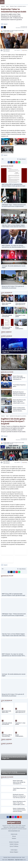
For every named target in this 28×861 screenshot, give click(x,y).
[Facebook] (8, 817)
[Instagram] (13, 817)
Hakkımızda (14, 834)
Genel (7, 6)
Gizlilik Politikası (14, 844)
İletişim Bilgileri (14, 852)
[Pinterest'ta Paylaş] (17, 162)
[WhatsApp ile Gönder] (19, 162)
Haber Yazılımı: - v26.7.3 (14, 859)
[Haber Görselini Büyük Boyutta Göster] (14, 41)
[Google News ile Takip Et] (24, 50)
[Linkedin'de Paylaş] (14, 162)
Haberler (3, 6)
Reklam (14, 838)
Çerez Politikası (14, 846)
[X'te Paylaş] (5, 27)
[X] (10, 817)
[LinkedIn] (16, 817)
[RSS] (21, 817)
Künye (14, 836)
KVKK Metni (14, 850)
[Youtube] (18, 817)
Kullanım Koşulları (14, 842)
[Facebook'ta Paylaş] (2, 27)
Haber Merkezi (6, 50)
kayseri (5, 24)
